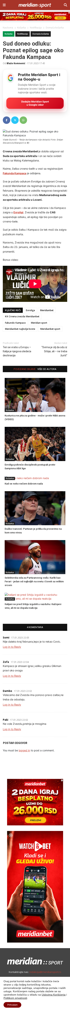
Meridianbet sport (50, 328)
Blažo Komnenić (16, 63)
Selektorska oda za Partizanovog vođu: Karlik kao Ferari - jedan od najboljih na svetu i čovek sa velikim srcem (34, 581)
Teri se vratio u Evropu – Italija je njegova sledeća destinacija (17, 351)
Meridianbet (47, 310)
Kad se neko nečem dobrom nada (24, 483)
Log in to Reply (12, 646)
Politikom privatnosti (15, 997)
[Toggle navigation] (4, 5)
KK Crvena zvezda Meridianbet (22, 316)
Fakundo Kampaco (15, 322)
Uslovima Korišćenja (54, 994)
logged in (24, 750)
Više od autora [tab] (46, 369)
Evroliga (30, 310)
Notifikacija (22, 34)
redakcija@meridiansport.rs (45, 972)
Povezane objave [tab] (24, 369)
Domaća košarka (40, 34)
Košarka (9, 34)
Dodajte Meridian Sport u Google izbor (35, 103)
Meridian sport (39, 322)
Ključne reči (13, 310)
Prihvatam (12, 1005)
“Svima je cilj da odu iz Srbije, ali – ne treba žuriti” (54, 351)
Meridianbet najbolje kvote (20, 328)
